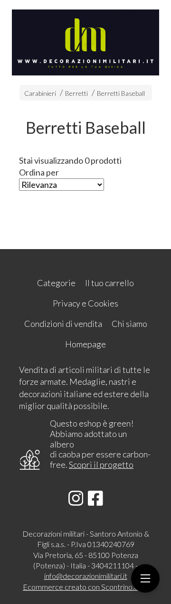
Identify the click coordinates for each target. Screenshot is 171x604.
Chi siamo (129, 323)
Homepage (85, 344)
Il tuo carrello (109, 283)
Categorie (56, 283)
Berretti (76, 93)
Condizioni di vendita (63, 323)
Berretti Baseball (121, 93)
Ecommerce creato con (85, 586)
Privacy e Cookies (85, 303)
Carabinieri (40, 93)
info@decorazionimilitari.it (85, 575)
